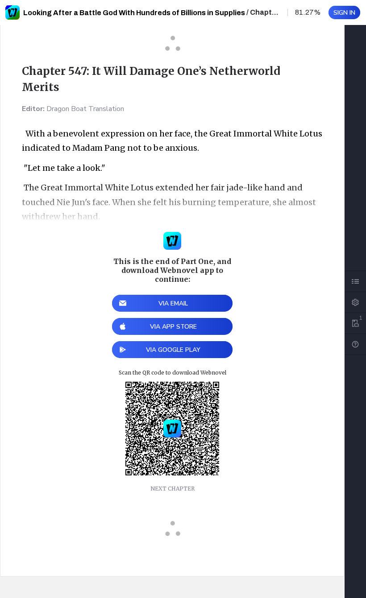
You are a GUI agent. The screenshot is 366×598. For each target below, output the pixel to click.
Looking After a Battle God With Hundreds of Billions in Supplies (134, 12)
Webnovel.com (12, 12)
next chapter (172, 488)
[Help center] (355, 344)
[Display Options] (355, 302)
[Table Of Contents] (355, 281)
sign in (344, 12)
